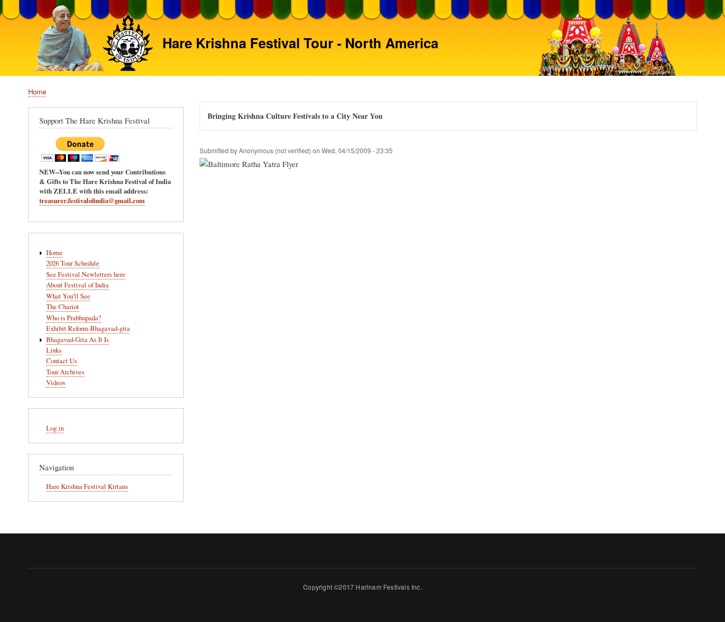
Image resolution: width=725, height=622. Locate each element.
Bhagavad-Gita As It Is (77, 339)
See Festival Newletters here (85, 274)
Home (37, 91)
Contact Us (61, 360)
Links (54, 350)
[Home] (90, 39)
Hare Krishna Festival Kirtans (87, 486)
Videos (55, 382)
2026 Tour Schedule (72, 263)
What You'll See (68, 296)
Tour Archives (65, 371)
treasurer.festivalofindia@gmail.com (92, 200)
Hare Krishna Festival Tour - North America (300, 42)
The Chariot (62, 306)
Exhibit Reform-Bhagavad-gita (88, 328)
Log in (55, 428)
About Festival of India (77, 285)
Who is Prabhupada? (73, 317)
